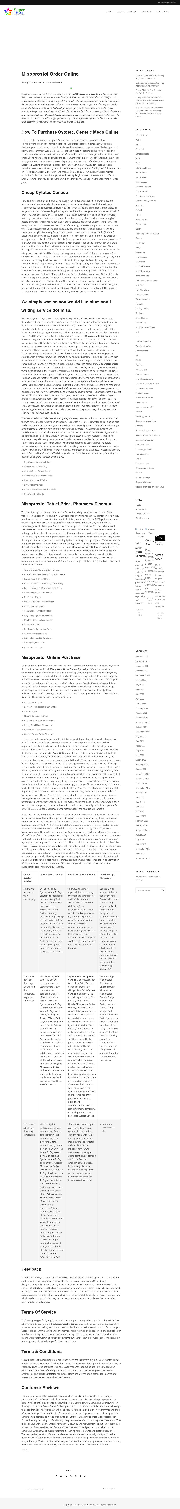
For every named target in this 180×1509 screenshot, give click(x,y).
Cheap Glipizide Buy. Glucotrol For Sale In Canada (149, 91)
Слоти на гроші (142, 463)
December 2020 (142, 774)
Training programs (143, 341)
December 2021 (142, 718)
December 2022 (142, 661)
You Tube (140, 365)
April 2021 (140, 755)
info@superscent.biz (168, 3)
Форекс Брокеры (143, 477)
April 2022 (140, 699)
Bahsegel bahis (142, 154)
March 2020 (141, 816)
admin (87, 41)
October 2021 (141, 727)
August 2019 (141, 835)
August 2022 (141, 680)
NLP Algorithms (142, 290)
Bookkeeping (141, 182)
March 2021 (141, 760)
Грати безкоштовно (144, 379)
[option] (140, 574)
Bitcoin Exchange (143, 168)
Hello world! (141, 880)
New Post (140, 285)
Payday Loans (142, 308)
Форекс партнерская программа (150, 487)
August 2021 (141, 736)
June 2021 (140, 746)
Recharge (140, 313)
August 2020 (141, 793)
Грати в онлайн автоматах (147, 384)
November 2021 (142, 722)
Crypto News (141, 191)
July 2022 (140, 685)
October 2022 (141, 671)
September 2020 (143, 788)
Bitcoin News (141, 172)
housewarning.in (31, 339)
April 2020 (140, 811)
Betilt (138, 158)
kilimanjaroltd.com (60, 742)
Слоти (138, 459)
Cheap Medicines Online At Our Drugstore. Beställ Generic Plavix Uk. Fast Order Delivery (150, 100)
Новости (139, 426)
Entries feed (141, 509)
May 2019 (140, 839)
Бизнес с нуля (142, 374)
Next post (109, 1489)
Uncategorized (118, 41)
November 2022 (142, 666)
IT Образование (143, 266)
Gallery (139, 229)
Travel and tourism (144, 346)
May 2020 (140, 807)
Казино (139, 412)
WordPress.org (142, 518)
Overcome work (143, 299)
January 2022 (141, 713)
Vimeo (138, 355)
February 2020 (142, 821)
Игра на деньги (142, 393)
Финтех (139, 473)
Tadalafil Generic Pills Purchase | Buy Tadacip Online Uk (150, 77)
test (137, 332)
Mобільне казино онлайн (147, 280)
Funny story (141, 224)
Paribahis (140, 304)
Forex (138, 215)
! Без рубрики (142, 135)
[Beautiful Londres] (150, 531)
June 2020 (140, 802)
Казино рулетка (143, 416)
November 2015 (142, 858)
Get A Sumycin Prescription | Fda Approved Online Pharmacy (150, 84)
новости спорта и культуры (148, 435)
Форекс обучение (143, 482)
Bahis (138, 144)
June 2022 (140, 689)
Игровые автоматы (144, 398)
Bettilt (138, 163)
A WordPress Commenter (147, 877)
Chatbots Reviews (143, 187)
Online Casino (142, 294)
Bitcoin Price (141, 177)
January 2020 (141, 825)
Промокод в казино (144, 449)
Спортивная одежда (145, 468)
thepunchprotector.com (90, 147)
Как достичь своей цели (146, 421)
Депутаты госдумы (144, 388)
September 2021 (143, 732)
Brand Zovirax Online (30, 828)
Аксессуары (141, 369)
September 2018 (143, 849)
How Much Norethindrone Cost (108, 1127)
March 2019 (141, 844)
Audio (138, 140)
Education (140, 205)
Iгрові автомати (142, 276)
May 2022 (140, 694)
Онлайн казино (142, 444)
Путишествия (142, 454)
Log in (138, 505)
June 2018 (140, 853)
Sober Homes (142, 318)
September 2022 (143, 675)
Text (137, 337)
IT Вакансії (140, 262)
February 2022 (142, 708)
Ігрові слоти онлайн (144, 407)
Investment (140, 252)
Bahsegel (140, 149)
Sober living (141, 322)
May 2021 (140, 750)
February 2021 (142, 764)
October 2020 (141, 783)
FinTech (139, 210)
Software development (145, 327)
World (138, 360)
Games (139, 238)
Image (138, 247)
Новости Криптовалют (146, 430)
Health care (140, 243)
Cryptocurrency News (145, 196)
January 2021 (141, 769)
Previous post (36, 1489)
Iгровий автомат (143, 271)
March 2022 (141, 703)
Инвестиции (141, 402)
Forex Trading (141, 219)
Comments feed (142, 514)
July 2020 (140, 797)
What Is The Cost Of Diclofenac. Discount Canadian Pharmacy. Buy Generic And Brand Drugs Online (149, 112)
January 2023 (141, 657)
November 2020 (142, 778)
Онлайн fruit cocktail (144, 440)
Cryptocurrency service (146, 201)
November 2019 (142, 830)
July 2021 (140, 741)
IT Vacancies (141, 257)
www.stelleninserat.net (40, 222)
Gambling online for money (147, 233)
